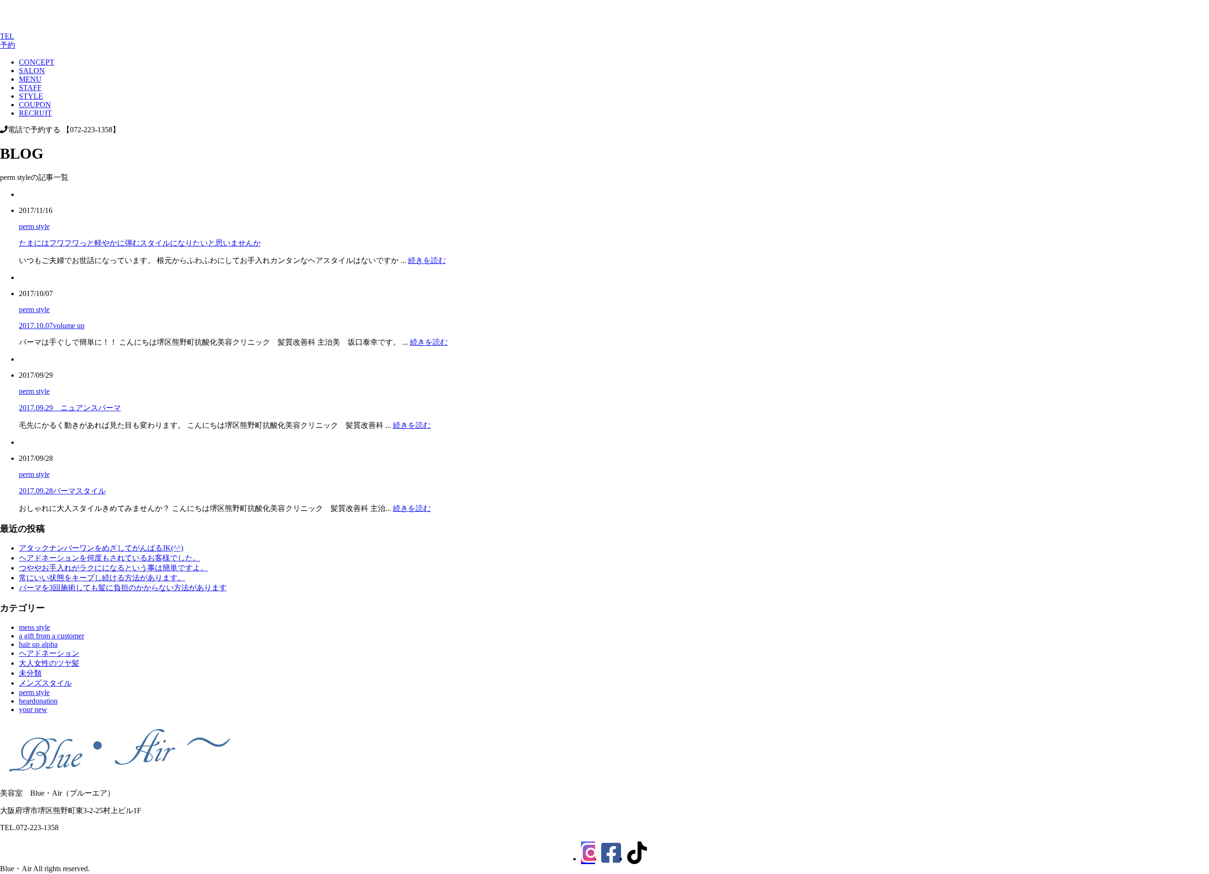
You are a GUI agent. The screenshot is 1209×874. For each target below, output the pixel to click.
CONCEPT (36, 62)
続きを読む (427, 260)
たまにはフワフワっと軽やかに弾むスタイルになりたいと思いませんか (140, 243)
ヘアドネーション (49, 653)
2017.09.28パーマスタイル (62, 491)
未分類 (30, 673)
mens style (34, 627)
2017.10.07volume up (52, 326)
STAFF (30, 88)
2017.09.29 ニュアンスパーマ (70, 408)
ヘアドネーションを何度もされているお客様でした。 (109, 558)
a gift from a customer (51, 636)
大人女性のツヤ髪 (49, 663)
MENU (30, 79)
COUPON (35, 105)
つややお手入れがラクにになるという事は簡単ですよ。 (113, 568)
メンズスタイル (45, 683)
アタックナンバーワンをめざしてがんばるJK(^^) (101, 548)
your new (33, 709)
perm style (34, 226)
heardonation (38, 701)
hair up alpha (38, 644)
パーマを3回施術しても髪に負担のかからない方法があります (123, 588)
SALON (32, 71)
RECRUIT (35, 113)
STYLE (31, 96)
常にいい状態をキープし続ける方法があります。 (102, 578)
